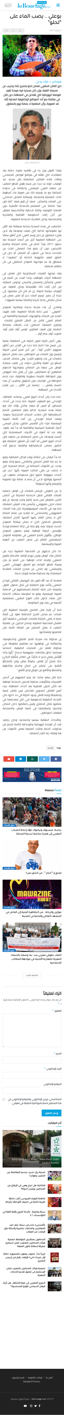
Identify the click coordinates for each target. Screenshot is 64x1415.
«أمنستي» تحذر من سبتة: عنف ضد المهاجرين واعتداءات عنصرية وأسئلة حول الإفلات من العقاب (24, 1228)
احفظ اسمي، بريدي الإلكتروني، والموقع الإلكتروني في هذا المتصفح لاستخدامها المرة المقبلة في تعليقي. (34, 1101)
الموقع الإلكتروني (52, 1084)
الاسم (57, 1053)
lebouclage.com (39, 1399)
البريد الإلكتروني (52, 1069)
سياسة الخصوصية (31, 1381)
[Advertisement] (32, 1332)
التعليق (56, 1011)
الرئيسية (50, 748)
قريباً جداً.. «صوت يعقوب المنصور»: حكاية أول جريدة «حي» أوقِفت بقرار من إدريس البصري (24, 1257)
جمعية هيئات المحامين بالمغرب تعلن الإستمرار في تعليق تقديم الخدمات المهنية (25, 1272)
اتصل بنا (49, 1377)
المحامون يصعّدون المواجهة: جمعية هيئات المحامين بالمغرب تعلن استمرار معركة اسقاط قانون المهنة (25, 1243)
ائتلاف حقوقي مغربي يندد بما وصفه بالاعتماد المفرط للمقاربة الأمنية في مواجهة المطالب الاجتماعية (36, 959)
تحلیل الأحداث (9, 825)
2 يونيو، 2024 (55, 30)
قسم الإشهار (18, 1377)
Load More (32, 975)
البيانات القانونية (35, 1377)
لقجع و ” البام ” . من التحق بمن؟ (43, 873)
